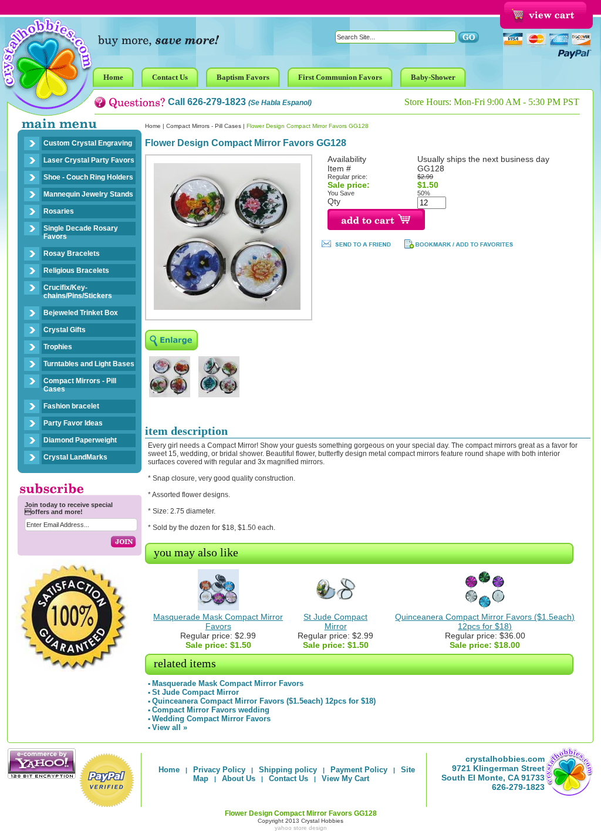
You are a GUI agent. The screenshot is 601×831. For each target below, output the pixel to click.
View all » (169, 727)
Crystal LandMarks (75, 457)
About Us (238, 778)
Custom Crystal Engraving (87, 143)
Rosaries (58, 211)
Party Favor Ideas (73, 423)
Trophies (57, 347)
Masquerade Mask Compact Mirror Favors (218, 621)
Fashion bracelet (71, 406)
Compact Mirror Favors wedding (210, 709)
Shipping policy (288, 769)
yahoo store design (301, 828)
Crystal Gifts (64, 330)
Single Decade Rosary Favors (80, 232)
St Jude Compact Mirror (335, 621)
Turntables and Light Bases (88, 364)
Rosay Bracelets (71, 253)
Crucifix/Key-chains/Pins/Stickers (77, 291)
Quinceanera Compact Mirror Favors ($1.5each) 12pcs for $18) (485, 621)
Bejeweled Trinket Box (80, 313)
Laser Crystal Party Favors (88, 160)
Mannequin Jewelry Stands (88, 194)
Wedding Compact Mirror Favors (211, 718)
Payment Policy (358, 769)
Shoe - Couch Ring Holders (88, 177)
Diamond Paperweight (80, 440)
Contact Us (288, 778)
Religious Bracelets (76, 270)
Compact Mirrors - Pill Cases (79, 385)
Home (153, 126)
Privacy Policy (219, 769)
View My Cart (345, 778)
